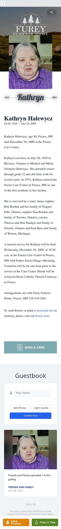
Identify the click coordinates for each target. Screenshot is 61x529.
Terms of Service (40, 514)
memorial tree (45, 310)
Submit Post (30, 415)
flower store (42, 316)
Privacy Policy (21, 514)
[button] (31, 449)
